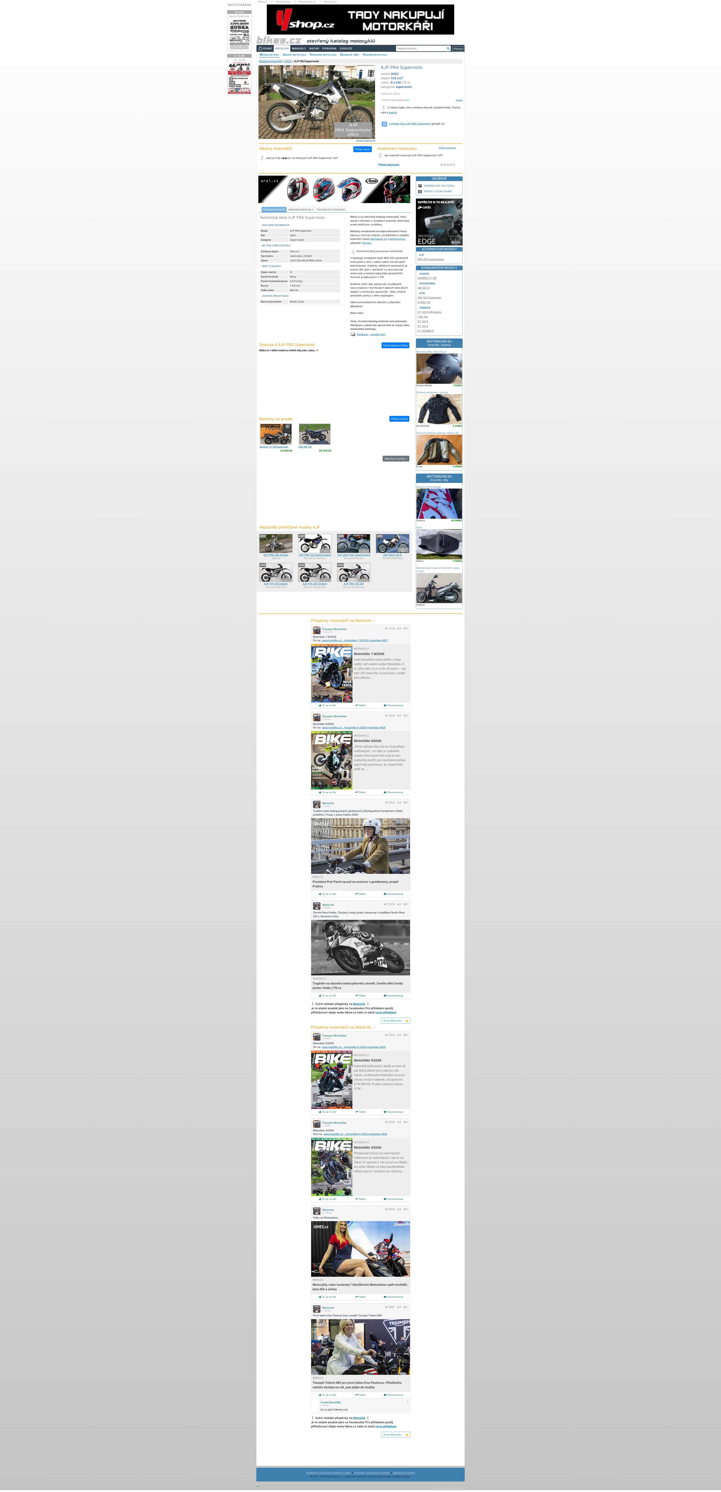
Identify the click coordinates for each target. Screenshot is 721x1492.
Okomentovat (394, 705)
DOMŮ (267, 48)
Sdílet (362, 705)
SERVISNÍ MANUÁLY (301, 209)
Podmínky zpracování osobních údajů (328, 1472)
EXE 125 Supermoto (429, 297)
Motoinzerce (397, 238)
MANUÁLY (299, 48)
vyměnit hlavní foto (365, 140)
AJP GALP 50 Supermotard (353, 554)
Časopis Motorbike (334, 629)
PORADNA (329, 48)
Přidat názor (362, 149)
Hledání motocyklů (375, 54)
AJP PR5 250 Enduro (275, 554)
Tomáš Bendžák (331, 1402)
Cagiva (424, 273)
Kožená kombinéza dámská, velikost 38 (437, 432)
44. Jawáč (239, 59)
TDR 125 (423, 316)
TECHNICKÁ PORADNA (331, 209)
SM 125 (304, 446)
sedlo (419, 527)
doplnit (393, 112)
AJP (421, 254)
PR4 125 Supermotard (431, 259)
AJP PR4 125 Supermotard (315, 554)
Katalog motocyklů (270, 61)
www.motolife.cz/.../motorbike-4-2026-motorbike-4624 (355, 1133)
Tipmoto (366, 242)
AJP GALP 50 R (392, 554)
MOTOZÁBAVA (239, 5)
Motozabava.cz (307, 2)
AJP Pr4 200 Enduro (314, 583)
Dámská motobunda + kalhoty (432, 392)
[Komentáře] (405, 628)
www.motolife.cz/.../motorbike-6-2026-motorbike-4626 (354, 727)
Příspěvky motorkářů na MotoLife (343, 620)
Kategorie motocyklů (323, 54)
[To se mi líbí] (398, 628)
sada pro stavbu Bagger (428, 486)
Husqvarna (427, 283)
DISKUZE (346, 48)
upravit (459, 100)
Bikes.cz (262, 2)
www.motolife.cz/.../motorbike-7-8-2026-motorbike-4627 (355, 640)
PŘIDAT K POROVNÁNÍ (438, 191)
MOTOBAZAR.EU (439, 343)
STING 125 (424, 302)
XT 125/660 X (426, 330)
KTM (422, 293)
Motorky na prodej (276, 418)
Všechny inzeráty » (396, 458)
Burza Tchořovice (239, 16)
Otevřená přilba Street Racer (431, 351)
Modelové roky (269, 54)
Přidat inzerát (399, 418)
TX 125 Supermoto (273, 446)
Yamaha (425, 307)
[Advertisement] (334, 386)
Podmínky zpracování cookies (372, 1472)
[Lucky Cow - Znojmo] (276, 433)
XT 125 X (423, 326)
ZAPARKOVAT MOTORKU (439, 185)
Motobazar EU (378, 238)
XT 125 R (423, 321)
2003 (288, 61)
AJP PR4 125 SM (354, 583)
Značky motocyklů (294, 54)
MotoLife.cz (330, 2)
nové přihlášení (385, 1012)
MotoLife (328, 803)
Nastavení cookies (404, 1472)
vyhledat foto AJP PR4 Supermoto (409, 123)
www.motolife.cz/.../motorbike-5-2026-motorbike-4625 (354, 1047)
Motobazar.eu (283, 2)
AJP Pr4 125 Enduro (276, 583)
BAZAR (314, 48)
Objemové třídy (349, 54)
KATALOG (282, 48)
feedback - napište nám (371, 334)
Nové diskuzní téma (395, 345)
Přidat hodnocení (447, 148)
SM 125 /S (424, 287)
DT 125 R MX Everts (429, 312)
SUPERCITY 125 (427, 278)
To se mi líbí (328, 705)
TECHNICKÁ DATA (274, 209)
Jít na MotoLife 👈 (396, 1020)
